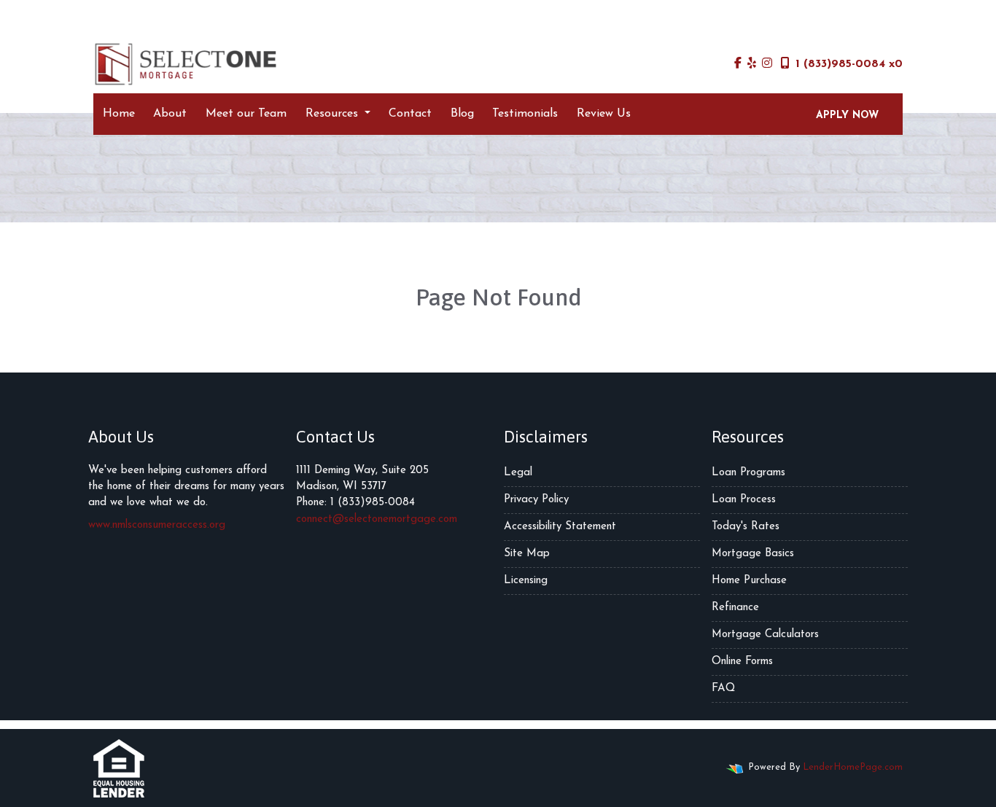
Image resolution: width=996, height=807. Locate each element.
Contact (410, 114)
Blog (462, 114)
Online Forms (742, 661)
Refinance (735, 607)
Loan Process (744, 499)
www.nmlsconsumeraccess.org (156, 525)
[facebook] (738, 64)
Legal (518, 472)
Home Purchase (749, 580)
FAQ (723, 688)
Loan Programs (748, 472)
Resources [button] (334, 114)
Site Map (527, 553)
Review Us (604, 114)
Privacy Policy (536, 499)
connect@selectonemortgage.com (376, 519)
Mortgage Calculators (765, 634)
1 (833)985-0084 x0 (849, 64)
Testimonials (525, 114)
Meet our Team (246, 114)
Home (119, 114)
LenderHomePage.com (853, 767)
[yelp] (751, 64)
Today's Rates (745, 526)
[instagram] (767, 64)
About (170, 114)
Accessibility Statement (560, 526)
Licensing (526, 580)
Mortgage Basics (753, 553)
